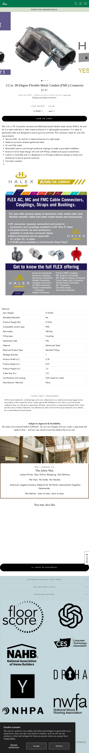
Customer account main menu (44, 579)
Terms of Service (78, 742)
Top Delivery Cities (44, 587)
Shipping (35, 97)
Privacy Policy (9, 738)
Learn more (67, 95)
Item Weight (38, 106)
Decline (59, 746)
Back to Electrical (46, 567)
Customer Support (44, 594)
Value (52, 106)
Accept (36, 746)
